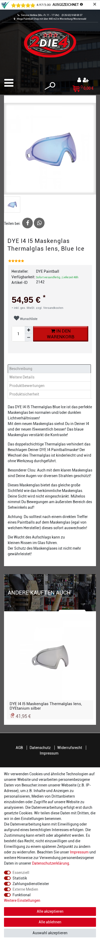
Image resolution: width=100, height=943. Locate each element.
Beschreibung (20, 369)
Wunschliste (28, 319)
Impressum (49, 753)
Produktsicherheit (24, 394)
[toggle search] (50, 86)
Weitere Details (21, 377)
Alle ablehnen (50, 922)
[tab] (50, 368)
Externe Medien (25, 889)
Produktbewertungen (27, 386)
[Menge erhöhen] (28, 330)
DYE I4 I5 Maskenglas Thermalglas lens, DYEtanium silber (46, 705)
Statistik (20, 878)
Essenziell (21, 872)
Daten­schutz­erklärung (50, 863)
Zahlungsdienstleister (31, 884)
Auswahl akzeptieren (50, 933)
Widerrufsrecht (69, 748)
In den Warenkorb (60, 334)
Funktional (22, 895)
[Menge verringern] (28, 337)
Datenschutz (40, 748)
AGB (19, 748)
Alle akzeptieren (50, 911)
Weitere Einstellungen (22, 900)
